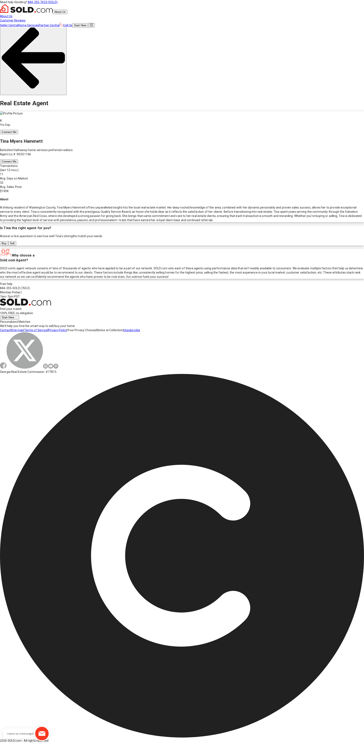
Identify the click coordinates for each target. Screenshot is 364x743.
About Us (60, 11)
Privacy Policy (57, 330)
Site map (17, 330)
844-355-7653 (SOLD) (43, 2)
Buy (4, 243)
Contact (5, 330)
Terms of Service (36, 330)
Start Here (8, 317)
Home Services (28, 25)
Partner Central (49, 25)
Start (80, 25)
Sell (12, 243)
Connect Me (9, 132)
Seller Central (9, 25)
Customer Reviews (12, 20)
